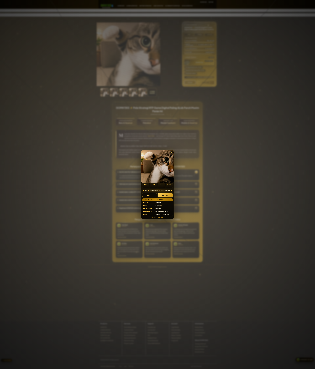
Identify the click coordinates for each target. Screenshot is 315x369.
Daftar (165, 195)
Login (149, 195)
